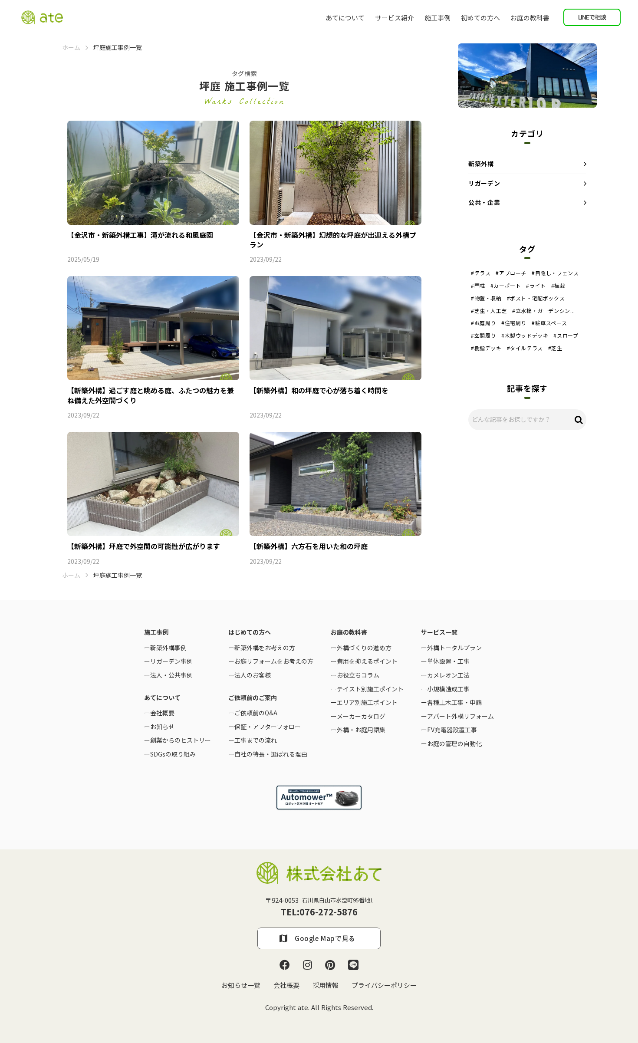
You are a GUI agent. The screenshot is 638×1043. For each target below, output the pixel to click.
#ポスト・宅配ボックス (536, 298)
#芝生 (555, 348)
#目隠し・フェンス (555, 273)
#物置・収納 (486, 298)
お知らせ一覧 (240, 985)
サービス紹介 (394, 17)
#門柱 (478, 285)
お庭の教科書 (529, 17)
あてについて (345, 17)
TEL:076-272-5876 (319, 912)
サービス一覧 (439, 632)
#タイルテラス (525, 348)
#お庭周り (483, 322)
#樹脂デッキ (486, 348)
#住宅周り (513, 322)
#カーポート (505, 285)
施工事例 (437, 17)
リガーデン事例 (171, 661)
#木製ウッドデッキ (524, 335)
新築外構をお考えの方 (264, 648)
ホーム (71, 47)
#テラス (480, 273)
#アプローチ (511, 273)
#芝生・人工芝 (489, 310)
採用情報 (325, 985)
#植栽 (558, 285)
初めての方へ (480, 17)
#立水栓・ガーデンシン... (543, 310)
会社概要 (286, 985)
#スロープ (565, 335)
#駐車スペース (549, 322)
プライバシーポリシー (384, 985)
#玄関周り (483, 335)
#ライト (536, 285)
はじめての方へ (249, 632)
